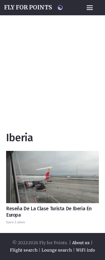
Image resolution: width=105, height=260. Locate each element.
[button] (89, 8)
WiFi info (85, 250)
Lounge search (57, 250)
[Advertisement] (52, 55)
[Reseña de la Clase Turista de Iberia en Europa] (52, 177)
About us (81, 242)
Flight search (23, 250)
